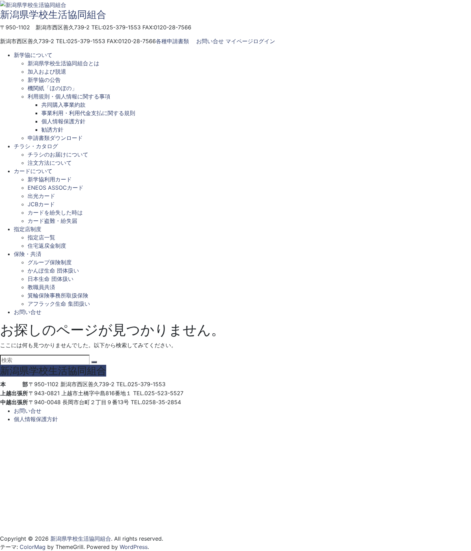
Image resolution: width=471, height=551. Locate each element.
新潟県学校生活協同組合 (53, 14)
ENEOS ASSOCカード (55, 187)
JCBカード (41, 204)
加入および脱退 (47, 71)
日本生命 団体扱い (50, 278)
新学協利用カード (50, 179)
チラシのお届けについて (58, 154)
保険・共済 (27, 253)
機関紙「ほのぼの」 (52, 88)
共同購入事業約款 (63, 104)
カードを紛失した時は (55, 212)
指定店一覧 (41, 237)
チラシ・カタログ (36, 146)
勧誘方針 (52, 129)
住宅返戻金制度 (47, 245)
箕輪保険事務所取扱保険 (58, 295)
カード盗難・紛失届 (52, 220)
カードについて (33, 171)
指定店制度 (27, 229)
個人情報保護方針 (63, 121)
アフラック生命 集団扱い (59, 303)
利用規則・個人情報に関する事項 (69, 96)
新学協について (33, 54)
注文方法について (50, 162)
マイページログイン (250, 41)
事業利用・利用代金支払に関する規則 (88, 113)
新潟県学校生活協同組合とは (63, 63)
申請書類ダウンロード (55, 137)
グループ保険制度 (50, 262)
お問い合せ (210, 41)
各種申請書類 (172, 41)
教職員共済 (41, 287)
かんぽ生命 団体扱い (53, 270)
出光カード (41, 195)
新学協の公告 (44, 79)
